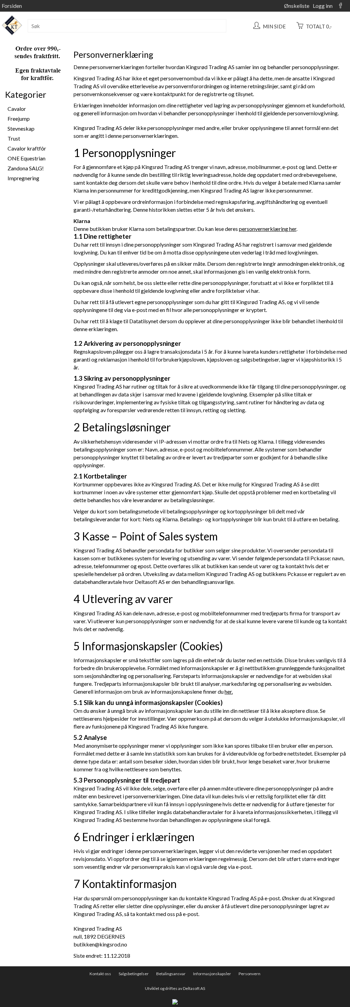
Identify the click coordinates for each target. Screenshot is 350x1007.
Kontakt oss (100, 973)
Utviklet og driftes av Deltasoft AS (175, 988)
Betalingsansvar (171, 973)
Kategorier (25, 94)
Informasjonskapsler (212, 973)
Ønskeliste (296, 5)
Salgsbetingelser (134, 973)
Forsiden (12, 5)
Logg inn (323, 5)
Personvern (249, 973)
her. (229, 691)
